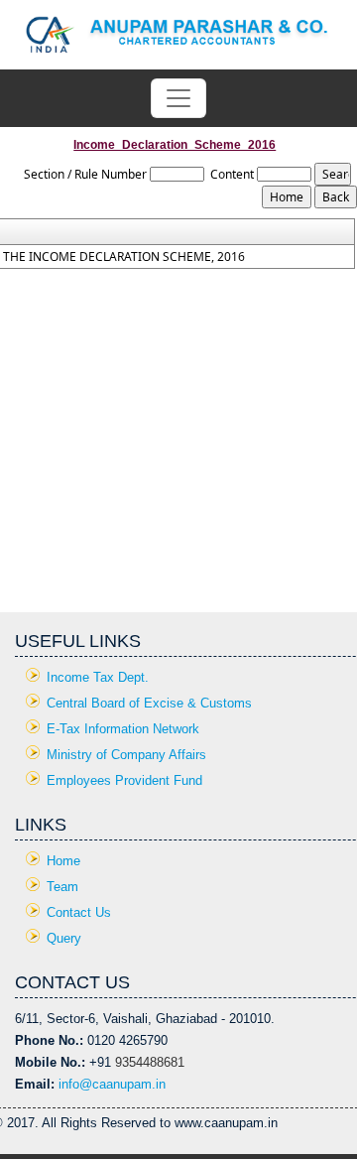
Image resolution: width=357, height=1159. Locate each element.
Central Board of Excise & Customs (149, 703)
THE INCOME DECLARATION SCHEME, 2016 (124, 257)
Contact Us (79, 912)
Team (62, 886)
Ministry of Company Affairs (126, 754)
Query (64, 938)
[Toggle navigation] (178, 98)
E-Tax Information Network (123, 728)
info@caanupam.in (112, 1084)
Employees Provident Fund (124, 780)
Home (63, 860)
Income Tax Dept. (98, 677)
